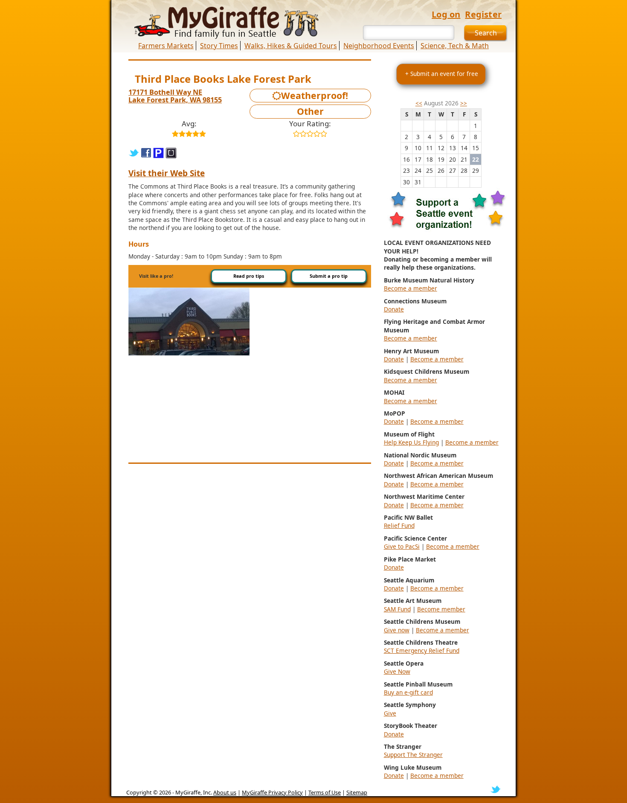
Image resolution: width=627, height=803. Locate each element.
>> (463, 103)
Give (390, 713)
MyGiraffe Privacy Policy (272, 792)
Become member (441, 609)
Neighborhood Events (378, 45)
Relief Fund (399, 525)
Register (483, 14)
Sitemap (356, 792)
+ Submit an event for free (441, 74)
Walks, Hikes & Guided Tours (290, 45)
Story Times (219, 45)
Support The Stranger (413, 755)
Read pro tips (248, 276)
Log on (446, 14)
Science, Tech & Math (455, 45)
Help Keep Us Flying (411, 442)
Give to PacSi (402, 546)
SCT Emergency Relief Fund (421, 650)
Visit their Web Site (166, 173)
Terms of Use (324, 792)
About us (224, 792)
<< (418, 103)
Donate (394, 309)
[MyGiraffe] (221, 22)
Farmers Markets (166, 45)
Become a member (410, 288)
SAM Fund (397, 609)
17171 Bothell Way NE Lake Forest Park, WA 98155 (175, 96)
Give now (396, 630)
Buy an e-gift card (408, 692)
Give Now (397, 671)
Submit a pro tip (329, 276)
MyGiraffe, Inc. (193, 792)
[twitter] (495, 789)
